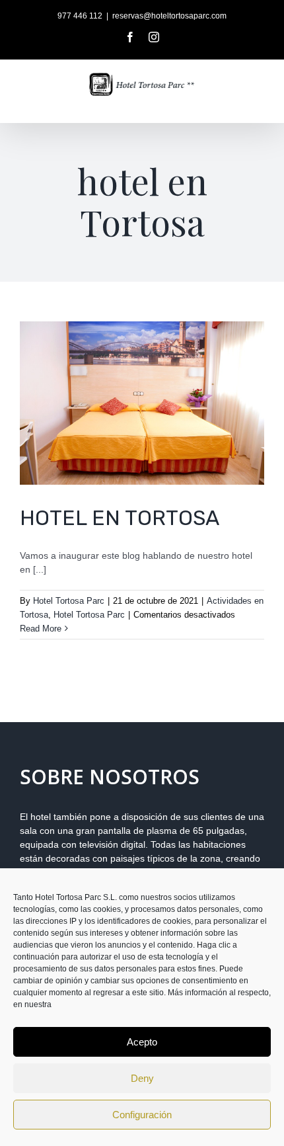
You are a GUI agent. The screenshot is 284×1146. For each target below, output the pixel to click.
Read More (40, 629)
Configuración (142, 1114)
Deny (142, 1078)
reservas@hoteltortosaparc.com (169, 15)
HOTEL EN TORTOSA (119, 517)
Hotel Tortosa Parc (68, 601)
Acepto (142, 1041)
